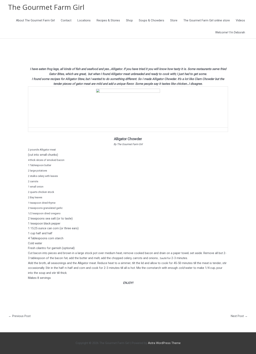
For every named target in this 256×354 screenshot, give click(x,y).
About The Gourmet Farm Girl (35, 20)
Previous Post (19, 316)
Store (173, 20)
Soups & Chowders (151, 20)
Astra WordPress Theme (164, 343)
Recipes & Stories (108, 20)
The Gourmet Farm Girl (46, 7)
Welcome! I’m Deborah (230, 32)
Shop (129, 20)
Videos (240, 20)
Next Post (239, 316)
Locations (84, 20)
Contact (66, 20)
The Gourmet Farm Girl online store (206, 20)
